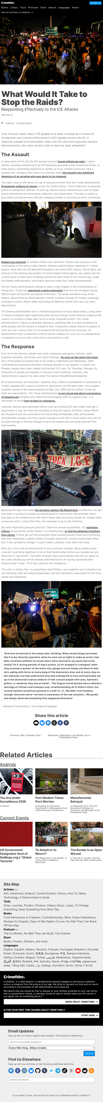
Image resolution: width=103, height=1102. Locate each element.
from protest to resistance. (40, 400)
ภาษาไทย (75, 961)
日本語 (39, 953)
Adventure (16, 893)
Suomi (30, 953)
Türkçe (40, 957)
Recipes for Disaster (16, 921)
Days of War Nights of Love (47, 921)
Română (27, 961)
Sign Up (89, 1053)
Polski (7, 953)
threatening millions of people (19, 186)
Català (30, 965)
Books (4, 7)
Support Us (95, 3)
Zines (7, 905)
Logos (69, 905)
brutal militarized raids (71, 161)
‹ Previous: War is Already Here (25, 735)
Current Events (24, 123)
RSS (16, 890)
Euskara (19, 957)
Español (19, 949)
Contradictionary (52, 917)
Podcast (9, 929)
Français (53, 949)
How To (72, 893)
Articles (9, 889)
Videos (51, 905)
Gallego (46, 965)
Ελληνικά (19, 953)
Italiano (30, 949)
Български (52, 953)
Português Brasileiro (73, 949)
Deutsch (41, 949)
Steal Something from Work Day (39, 909)
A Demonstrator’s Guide (34, 897)
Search (52, 7)
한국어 (17, 961)
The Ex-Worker (13, 933)
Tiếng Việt (18, 965)
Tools (23, 7)
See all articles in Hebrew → (17, 12)
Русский (92, 949)
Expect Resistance (84, 917)
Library (14, 7)
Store (43, 7)
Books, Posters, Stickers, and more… (27, 941)
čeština (8, 957)
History (61, 893)
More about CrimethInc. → (81, 1001)
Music (60, 905)
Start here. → (89, 1015)
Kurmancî (58, 965)
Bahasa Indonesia (78, 953)
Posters (29, 905)
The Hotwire (62, 933)
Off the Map (11, 925)
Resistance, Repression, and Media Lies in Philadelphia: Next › (69, 736)
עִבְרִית (64, 961)
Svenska (45, 961)
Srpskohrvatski (81, 957)
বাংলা (36, 961)
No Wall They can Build (38, 933)
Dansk (56, 961)
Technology (11, 897)
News (82, 893)
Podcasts (33, 7)
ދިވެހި (38, 965)
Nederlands (63, 957)
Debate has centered (13, 262)
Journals (17, 905)
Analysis (10, 123)
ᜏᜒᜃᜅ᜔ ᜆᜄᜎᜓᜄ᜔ (83, 965)
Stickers (40, 905)
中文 (62, 953)
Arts (6, 893)
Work (67, 917)
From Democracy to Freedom (22, 917)
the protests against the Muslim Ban (56, 510)
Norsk (69, 965)
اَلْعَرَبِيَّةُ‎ (7, 961)
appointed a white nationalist (45, 290)
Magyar (30, 957)
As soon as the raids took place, (80, 357)
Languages (64, 7)
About (75, 7)
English (8, 949)
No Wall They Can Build (81, 921)
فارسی (51, 957)
